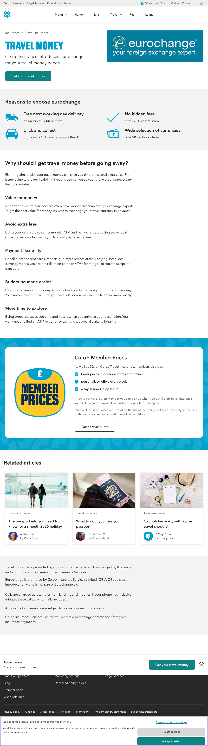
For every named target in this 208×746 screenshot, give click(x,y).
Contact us (188, 3)
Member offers (13, 690)
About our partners (16, 676)
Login (200, 3)
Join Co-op (161, 3)
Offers (148, 3)
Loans (67, 3)
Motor (59, 14)
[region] (104, 731)
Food (7, 3)
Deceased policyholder (70, 683)
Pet (132, 14)
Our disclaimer (14, 697)
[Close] (201, 665)
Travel (114, 14)
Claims (175, 3)
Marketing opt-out (67, 676)
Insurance (18, 3)
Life (96, 14)
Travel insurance (37, 33)
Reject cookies (171, 731)
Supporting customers (144, 711)
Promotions (83, 711)
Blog (7, 683)
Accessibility (47, 711)
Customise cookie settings (171, 722)
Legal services (114, 676)
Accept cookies (171, 741)
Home (79, 14)
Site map (65, 711)
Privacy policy (12, 711)
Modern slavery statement (110, 711)
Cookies (30, 711)
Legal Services (35, 3)
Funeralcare (54, 3)
